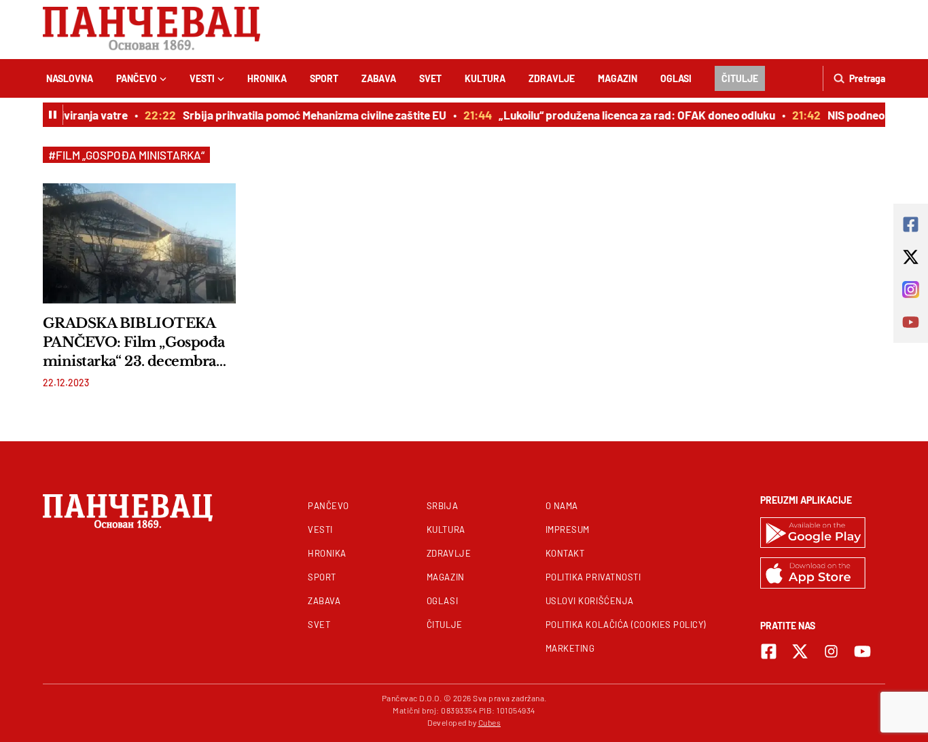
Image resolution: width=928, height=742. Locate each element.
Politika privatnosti (593, 577)
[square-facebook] (768, 651)
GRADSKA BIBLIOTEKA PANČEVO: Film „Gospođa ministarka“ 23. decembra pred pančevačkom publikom (134, 343)
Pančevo (136, 78)
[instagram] (831, 651)
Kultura (485, 78)
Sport (324, 78)
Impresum (568, 529)
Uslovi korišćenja (590, 600)
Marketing (570, 648)
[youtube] (862, 651)
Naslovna (69, 78)
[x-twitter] (799, 651)
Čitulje (739, 78)
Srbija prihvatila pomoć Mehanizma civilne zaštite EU (310, 115)
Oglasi (676, 78)
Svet (430, 78)
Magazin (617, 78)
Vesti (202, 78)
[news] (139, 243)
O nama (562, 505)
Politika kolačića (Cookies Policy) (626, 624)
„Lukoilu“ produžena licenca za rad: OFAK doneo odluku (632, 115)
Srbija (442, 505)
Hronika (267, 78)
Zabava (378, 78)
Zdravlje (552, 78)
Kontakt (565, 553)
